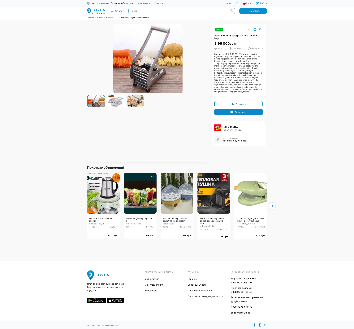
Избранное (151, 290)
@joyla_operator (239, 301)
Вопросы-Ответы (197, 284)
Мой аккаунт (152, 279)
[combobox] (249, 3)
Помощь (159, 3)
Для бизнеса (144, 3)
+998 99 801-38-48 (241, 292)
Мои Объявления (154, 284)
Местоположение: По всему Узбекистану (112, 3)
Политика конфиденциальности (205, 296)
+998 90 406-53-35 (242, 282)
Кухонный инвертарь (105, 18)
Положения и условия (200, 290)
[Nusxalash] (249, 30)
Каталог (119, 11)
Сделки (227, 3)
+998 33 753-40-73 (241, 306)
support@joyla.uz (240, 312)
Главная (90, 18)
